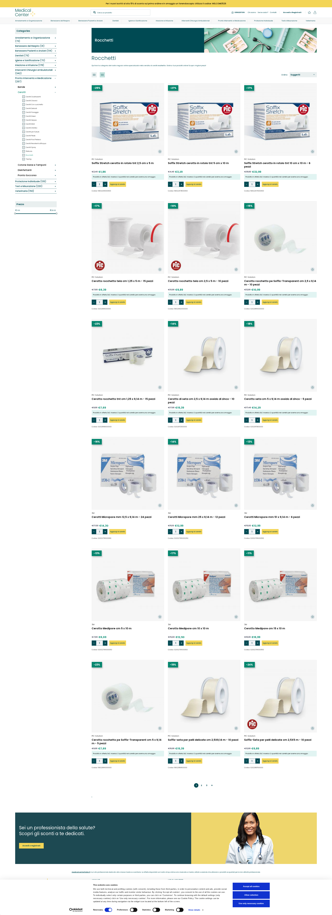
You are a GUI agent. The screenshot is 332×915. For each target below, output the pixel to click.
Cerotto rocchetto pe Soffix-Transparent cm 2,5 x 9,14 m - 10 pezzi (280, 282)
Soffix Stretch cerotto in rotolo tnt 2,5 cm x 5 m (123, 163)
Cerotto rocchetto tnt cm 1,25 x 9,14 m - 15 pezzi (123, 399)
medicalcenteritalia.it (81, 872)
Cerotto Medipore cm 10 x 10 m (188, 628)
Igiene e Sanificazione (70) (30, 60)
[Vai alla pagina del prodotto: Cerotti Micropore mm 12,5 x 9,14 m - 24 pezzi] (128, 473)
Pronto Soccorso (27, 175)
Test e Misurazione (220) (28, 186)
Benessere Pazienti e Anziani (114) (33, 50)
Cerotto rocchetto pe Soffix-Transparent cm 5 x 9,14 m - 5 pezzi (126, 741)
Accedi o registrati (31, 845)
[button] (94, 74)
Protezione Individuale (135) (30, 181)
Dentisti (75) (22, 55)
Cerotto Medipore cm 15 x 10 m (264, 628)
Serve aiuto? (263, 12)
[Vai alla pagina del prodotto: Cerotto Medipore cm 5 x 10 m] (128, 585)
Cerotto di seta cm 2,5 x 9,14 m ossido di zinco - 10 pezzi (201, 400)
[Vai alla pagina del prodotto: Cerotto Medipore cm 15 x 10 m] (280, 585)
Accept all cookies (251, 886)
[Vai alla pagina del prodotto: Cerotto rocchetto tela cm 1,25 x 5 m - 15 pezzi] (128, 237)
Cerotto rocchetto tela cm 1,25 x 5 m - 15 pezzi (122, 281)
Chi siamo (252, 12)
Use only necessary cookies (251, 903)
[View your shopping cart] (315, 12)
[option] (302, 74)
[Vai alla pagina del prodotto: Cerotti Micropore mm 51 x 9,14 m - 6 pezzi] (280, 473)
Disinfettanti (25, 170)
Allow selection (251, 895)
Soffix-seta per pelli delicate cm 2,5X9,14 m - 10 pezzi (203, 740)
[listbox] (303, 74)
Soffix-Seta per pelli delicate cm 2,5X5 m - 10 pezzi (277, 740)
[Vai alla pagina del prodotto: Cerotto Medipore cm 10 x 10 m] (204, 585)
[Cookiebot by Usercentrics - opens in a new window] (76, 910)
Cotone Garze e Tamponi (32, 164)
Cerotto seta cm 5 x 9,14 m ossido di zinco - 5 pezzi (278, 399)
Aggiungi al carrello (117, 184)
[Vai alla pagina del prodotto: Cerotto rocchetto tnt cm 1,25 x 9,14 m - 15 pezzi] (128, 355)
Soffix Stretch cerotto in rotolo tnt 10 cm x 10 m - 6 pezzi (277, 164)
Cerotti (22, 92)
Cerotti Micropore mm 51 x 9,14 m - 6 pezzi (272, 517)
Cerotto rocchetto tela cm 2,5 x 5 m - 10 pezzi (198, 281)
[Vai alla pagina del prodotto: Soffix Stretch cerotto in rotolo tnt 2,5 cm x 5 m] (128, 119)
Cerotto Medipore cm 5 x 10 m (112, 628)
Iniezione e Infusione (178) (29, 65)
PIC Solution (97, 159)
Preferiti (309, 12)
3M (93, 513)
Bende (21, 87)
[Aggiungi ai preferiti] (160, 151)
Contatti (273, 12)
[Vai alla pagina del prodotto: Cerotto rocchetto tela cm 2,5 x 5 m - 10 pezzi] (204, 237)
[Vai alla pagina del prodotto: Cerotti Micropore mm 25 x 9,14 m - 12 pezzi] (204, 473)
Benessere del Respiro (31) (29, 46)
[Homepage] (25, 12)
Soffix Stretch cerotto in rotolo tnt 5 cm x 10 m (198, 163)
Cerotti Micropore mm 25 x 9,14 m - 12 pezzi (196, 517)
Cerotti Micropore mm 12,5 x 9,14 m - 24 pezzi (121, 517)
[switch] (133, 910)
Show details (194, 910)
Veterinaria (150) (24, 191)
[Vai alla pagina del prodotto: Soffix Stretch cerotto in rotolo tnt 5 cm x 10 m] (204, 119)
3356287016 (239, 12)
